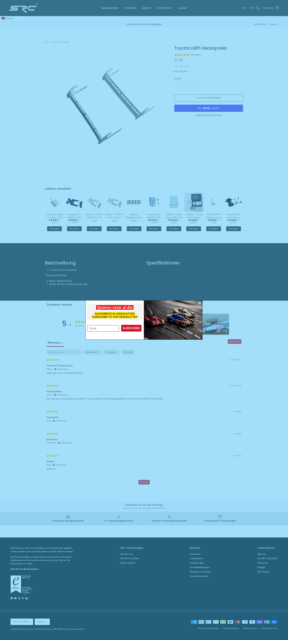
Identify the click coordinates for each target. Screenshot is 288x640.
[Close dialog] (199, 303)
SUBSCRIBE (131, 328)
